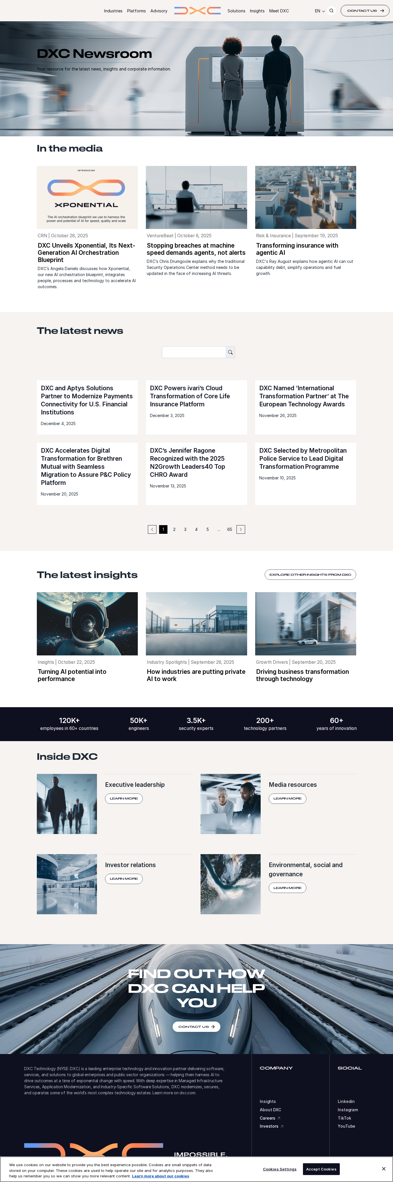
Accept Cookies (321, 1168)
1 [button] (163, 529)
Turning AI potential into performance (72, 675)
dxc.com (187, 1092)
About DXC (270, 1110)
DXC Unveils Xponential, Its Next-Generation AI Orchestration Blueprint (86, 252)
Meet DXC (279, 10)
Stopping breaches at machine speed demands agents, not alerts (196, 249)
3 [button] (185, 529)
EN (317, 10)
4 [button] (196, 529)
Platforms (136, 10)
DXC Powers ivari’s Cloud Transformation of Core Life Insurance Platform (190, 396)
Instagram (348, 1110)
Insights (257, 10)
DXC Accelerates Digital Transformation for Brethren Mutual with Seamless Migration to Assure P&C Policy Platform (86, 466)
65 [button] (229, 529)
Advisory (158, 10)
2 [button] (174, 529)
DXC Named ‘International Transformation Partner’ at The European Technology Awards (304, 396)
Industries (113, 10)
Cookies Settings (280, 1168)
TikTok (344, 1118)
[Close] (383, 1168)
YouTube (346, 1126)
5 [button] (208, 529)
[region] (196, 1169)
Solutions (236, 10)
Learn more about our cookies (160, 1176)
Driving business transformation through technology (302, 675)
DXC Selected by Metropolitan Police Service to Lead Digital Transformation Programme (303, 458)
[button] (240, 529)
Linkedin (346, 1101)
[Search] (331, 10)
